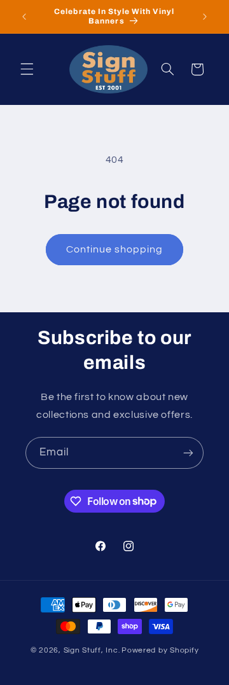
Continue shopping (114, 249)
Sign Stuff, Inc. (92, 650)
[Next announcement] (205, 17)
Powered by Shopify (159, 650)
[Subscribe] (188, 452)
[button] (26, 69)
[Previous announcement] (24, 17)
